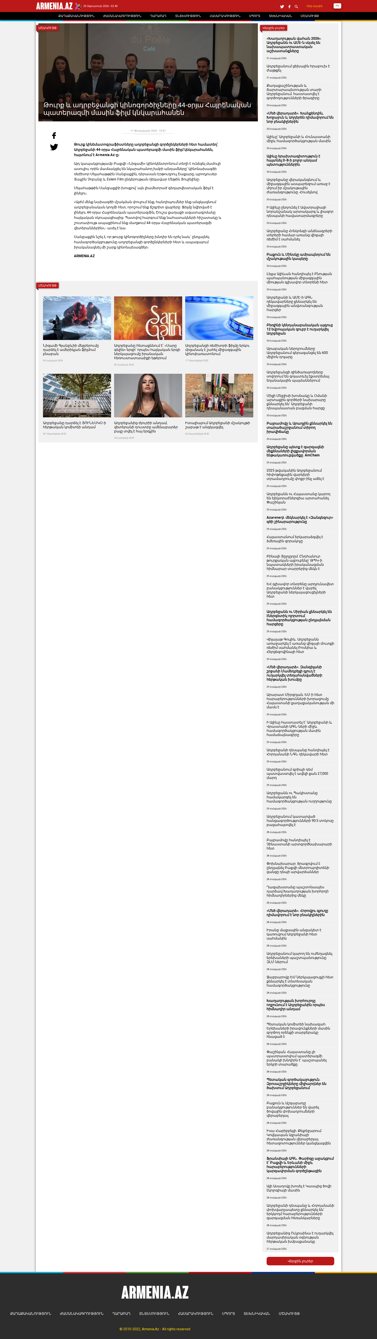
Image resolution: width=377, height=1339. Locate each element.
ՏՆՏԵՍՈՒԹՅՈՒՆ (154, 1314)
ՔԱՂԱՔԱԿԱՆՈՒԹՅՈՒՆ (30, 1314)
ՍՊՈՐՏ (228, 1314)
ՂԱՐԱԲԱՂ (121, 1314)
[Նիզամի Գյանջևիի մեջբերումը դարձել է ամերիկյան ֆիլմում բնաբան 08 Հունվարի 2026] (77, 294)
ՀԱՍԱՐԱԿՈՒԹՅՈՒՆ (195, 1314)
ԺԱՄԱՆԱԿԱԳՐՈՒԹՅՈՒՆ (82, 1314)
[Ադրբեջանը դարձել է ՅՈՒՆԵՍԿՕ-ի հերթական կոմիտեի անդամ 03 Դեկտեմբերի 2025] (77, 371)
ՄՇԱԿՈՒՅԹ (289, 1314)
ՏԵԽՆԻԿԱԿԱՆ (257, 1314)
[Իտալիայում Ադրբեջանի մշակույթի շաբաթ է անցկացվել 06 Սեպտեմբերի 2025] (219, 371)
